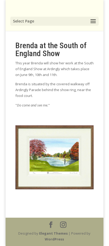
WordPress (54, 239)
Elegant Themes (53, 233)
